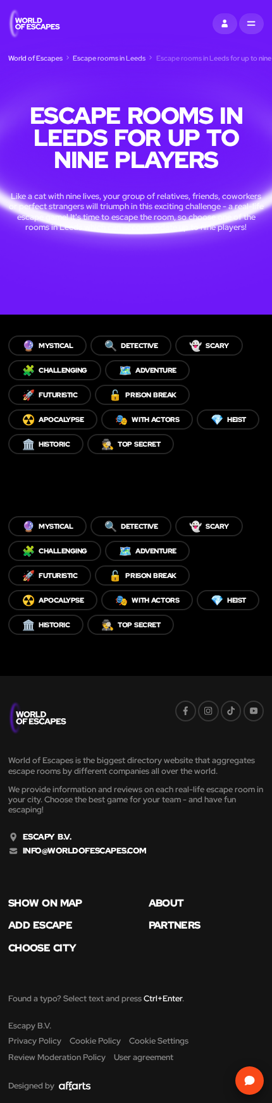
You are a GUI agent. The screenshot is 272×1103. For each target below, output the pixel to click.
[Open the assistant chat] (249, 1080)
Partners (175, 925)
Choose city (42, 948)
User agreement (143, 1057)
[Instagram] (208, 711)
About (166, 903)
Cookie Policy (95, 1040)
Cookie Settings (159, 1040)
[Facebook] (185, 711)
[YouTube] (254, 711)
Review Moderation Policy (57, 1057)
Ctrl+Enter (163, 998)
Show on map (45, 903)
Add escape (40, 925)
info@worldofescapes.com (85, 851)
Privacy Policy (34, 1040)
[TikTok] (231, 711)
